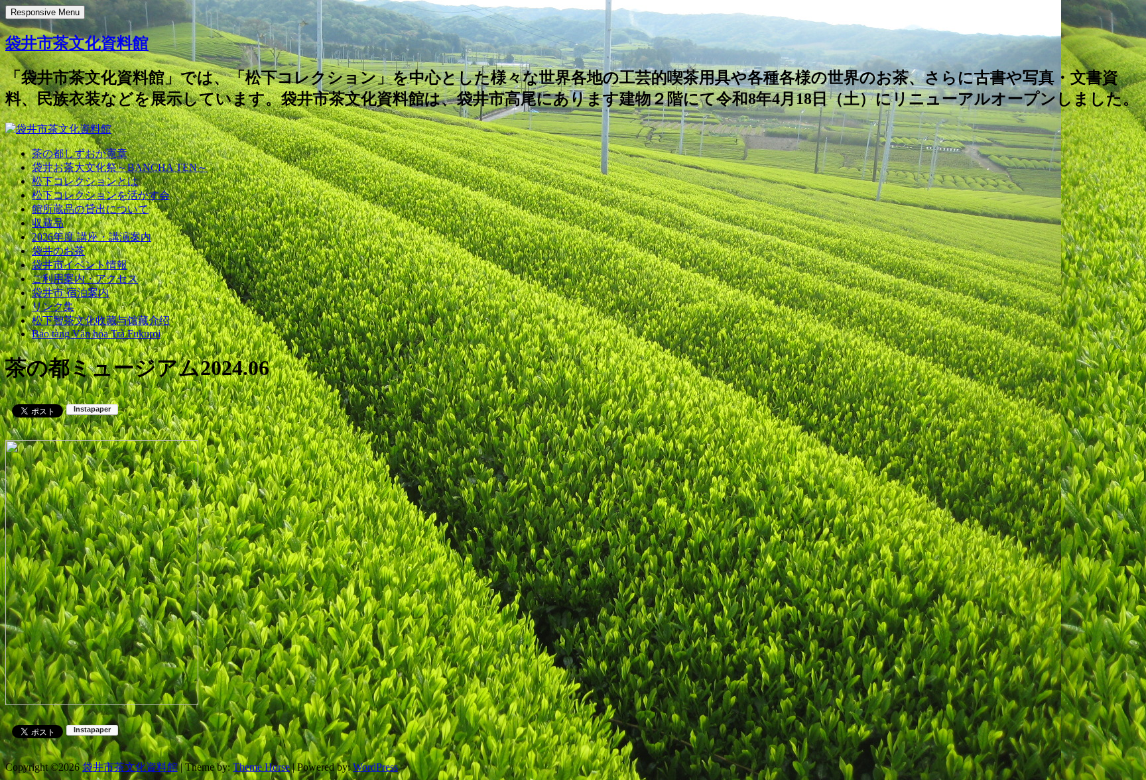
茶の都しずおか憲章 (79, 153)
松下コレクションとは (85, 181)
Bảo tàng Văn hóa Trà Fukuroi (96, 333)
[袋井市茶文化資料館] (58, 129)
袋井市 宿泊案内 (70, 292)
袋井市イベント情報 (79, 264)
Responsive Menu (45, 12)
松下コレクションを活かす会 (101, 195)
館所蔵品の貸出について (90, 209)
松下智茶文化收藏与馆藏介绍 (101, 320)
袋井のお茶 (58, 250)
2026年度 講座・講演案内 (91, 237)
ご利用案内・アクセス (85, 278)
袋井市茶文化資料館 (77, 43)
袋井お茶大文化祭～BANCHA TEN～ (120, 167)
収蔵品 (48, 223)
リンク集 (53, 306)
